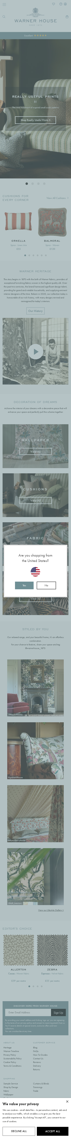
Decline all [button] (19, 1131)
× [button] (67, 1101)
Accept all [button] (52, 1131)
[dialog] (35, 1120)
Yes (24, 585)
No (46, 585)
